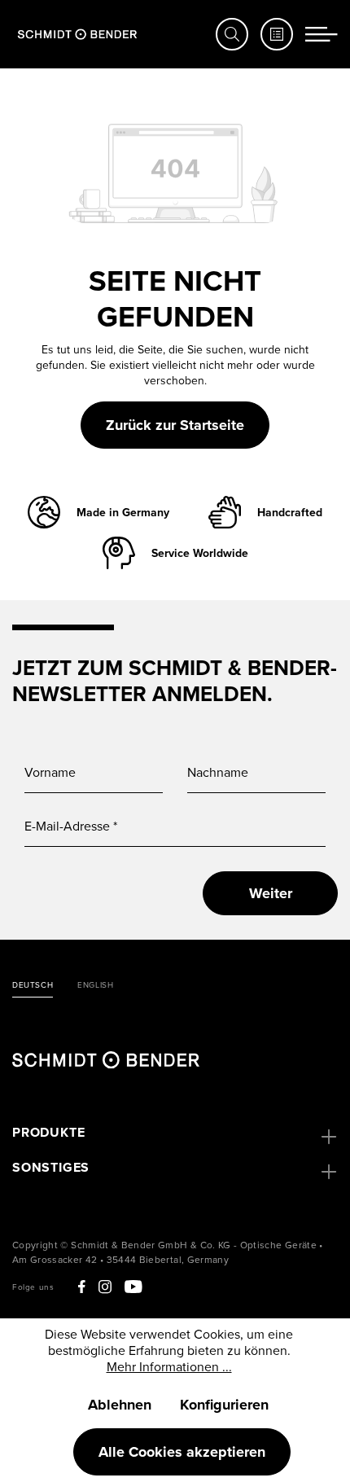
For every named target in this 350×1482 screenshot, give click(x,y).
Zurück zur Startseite (175, 425)
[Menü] (321, 34)
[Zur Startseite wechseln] (77, 34)
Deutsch (32, 985)
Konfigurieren (224, 1404)
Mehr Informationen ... (169, 1366)
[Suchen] (232, 34)
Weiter (270, 893)
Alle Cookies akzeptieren (181, 1451)
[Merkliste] (276, 34)
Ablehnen (119, 1404)
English (95, 985)
